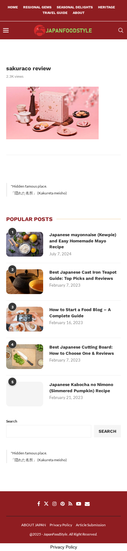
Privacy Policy (61, 525)
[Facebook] (38, 504)
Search (11, 421)
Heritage (106, 7)
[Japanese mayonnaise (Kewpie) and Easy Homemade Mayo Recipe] (24, 244)
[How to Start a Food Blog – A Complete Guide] (24, 319)
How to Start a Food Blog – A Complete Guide (80, 312)
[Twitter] (46, 504)
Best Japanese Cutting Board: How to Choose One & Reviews (81, 350)
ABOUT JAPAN (33, 525)
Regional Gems (37, 7)
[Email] (87, 504)
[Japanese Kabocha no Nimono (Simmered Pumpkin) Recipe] (24, 394)
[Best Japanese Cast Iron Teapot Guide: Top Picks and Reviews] (24, 281)
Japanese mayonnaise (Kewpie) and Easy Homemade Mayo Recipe (82, 240)
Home (13, 7)
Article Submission (91, 525)
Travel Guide (55, 13)
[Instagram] (54, 504)
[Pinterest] (62, 504)
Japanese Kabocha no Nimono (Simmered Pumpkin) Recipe (81, 387)
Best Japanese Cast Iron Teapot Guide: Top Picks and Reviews (83, 275)
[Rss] (70, 504)
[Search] (121, 30)
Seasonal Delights (75, 7)
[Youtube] (78, 504)
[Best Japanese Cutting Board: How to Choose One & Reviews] (24, 356)
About (78, 13)
